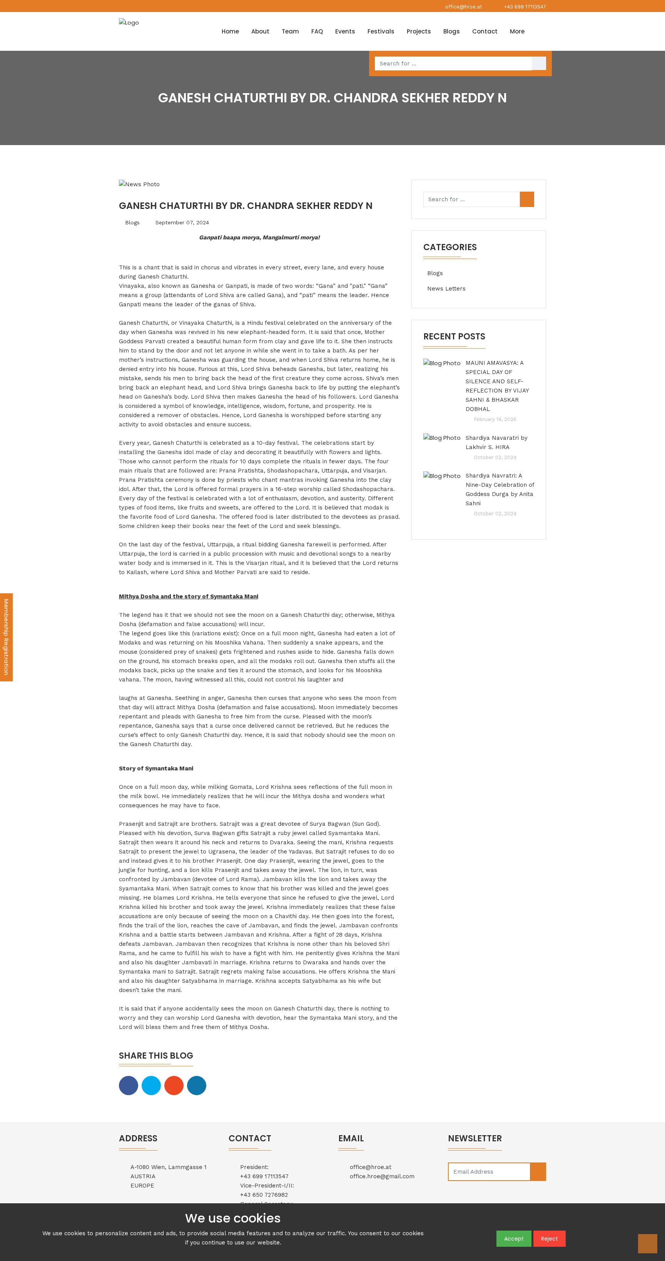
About (260, 31)
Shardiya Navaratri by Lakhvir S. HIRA (497, 442)
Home (230, 31)
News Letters (446, 288)
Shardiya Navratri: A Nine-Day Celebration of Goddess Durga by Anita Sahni (500, 489)
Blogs (451, 31)
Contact (485, 31)
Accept (514, 1239)
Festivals (381, 31)
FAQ (317, 31)
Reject (549, 1239)
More (517, 31)
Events (345, 31)
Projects (419, 31)
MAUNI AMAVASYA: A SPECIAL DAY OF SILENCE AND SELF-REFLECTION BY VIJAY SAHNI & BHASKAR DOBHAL (497, 386)
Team (290, 31)
